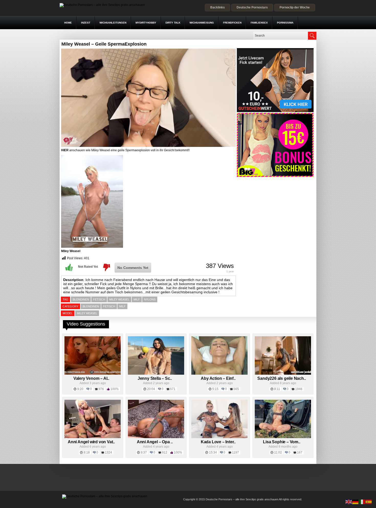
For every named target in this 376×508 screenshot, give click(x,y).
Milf (122, 306)
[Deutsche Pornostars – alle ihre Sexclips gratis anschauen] (102, 5)
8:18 (87, 452)
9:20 (80, 389)
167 (299, 452)
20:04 (151, 389)
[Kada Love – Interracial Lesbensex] (219, 437)
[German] (355, 501)
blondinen (81, 299)
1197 (235, 452)
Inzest (85, 22)
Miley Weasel (70, 251)
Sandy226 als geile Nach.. (281, 378)
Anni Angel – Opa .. (155, 442)
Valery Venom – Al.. (91, 378)
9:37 (144, 452)
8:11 (277, 389)
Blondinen (91, 306)
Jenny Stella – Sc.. (155, 378)
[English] (349, 501)
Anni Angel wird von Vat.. (91, 442)
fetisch (99, 299)
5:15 (215, 389)
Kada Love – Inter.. (218, 442)
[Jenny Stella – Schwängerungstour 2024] (156, 373)
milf (137, 299)
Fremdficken (232, 22)
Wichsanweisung (202, 22)
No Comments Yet (132, 268)
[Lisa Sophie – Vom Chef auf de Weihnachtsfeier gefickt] (283, 437)
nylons (150, 299)
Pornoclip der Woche (295, 7)
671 (172, 389)
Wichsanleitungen (112, 22)
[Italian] (362, 501)
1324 (108, 452)
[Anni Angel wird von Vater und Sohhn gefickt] (92, 437)
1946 (298, 389)
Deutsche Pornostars (252, 7)
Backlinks (217, 7)
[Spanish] (369, 501)
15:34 (213, 452)
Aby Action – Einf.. (218, 378)
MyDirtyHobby (146, 22)
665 (236, 389)
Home (68, 22)
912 (164, 452)
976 (101, 389)
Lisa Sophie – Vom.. (281, 442)
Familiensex (259, 22)
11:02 (278, 452)
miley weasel (119, 299)
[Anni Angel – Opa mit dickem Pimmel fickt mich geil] (156, 437)
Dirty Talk (172, 22)
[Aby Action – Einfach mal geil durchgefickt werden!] (219, 373)
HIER (65, 150)
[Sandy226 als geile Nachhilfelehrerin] (283, 373)
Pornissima (285, 22)
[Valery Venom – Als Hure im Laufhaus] (92, 373)
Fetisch (109, 306)
